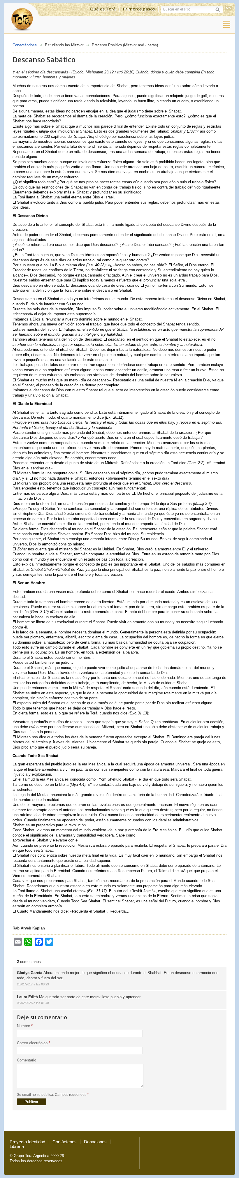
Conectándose (25, 45)
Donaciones (95, 1142)
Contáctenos (64, 1142)
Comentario (26, 1060)
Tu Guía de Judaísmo (21, 18)
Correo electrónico (33, 1043)
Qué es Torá (103, 9)
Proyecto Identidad (27, 1142)
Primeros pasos (139, 9)
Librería (17, 1146)
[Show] (226, 24)
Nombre (25, 1026)
